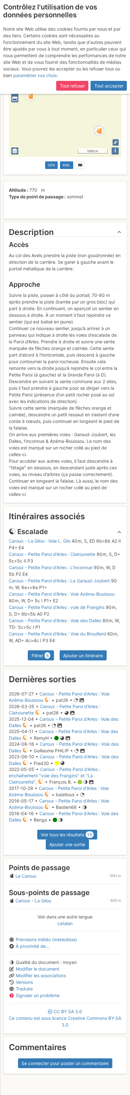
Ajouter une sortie (67, 844)
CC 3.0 (65, 1018)
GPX (51, 165)
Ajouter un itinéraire (83, 655)
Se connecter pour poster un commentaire (65, 1063)
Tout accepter (108, 85)
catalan (65, 923)
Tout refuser (72, 85)
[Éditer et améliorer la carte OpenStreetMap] (116, 142)
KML (66, 165)
